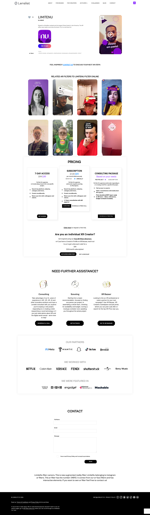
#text (79, 53)
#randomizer (72, 53)
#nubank (65, 53)
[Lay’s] (63, 138)
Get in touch (75, 323)
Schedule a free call (79, 206)
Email (55, 428)
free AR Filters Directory (82, 239)
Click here (67, 228)
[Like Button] (29, 17)
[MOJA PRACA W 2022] (87, 138)
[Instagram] (121, 497)
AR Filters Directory (28, 508)
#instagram (57, 53)
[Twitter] (127, 497)
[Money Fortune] (87, 97)
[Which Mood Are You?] (112, 138)
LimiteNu (45, 17)
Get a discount (84, 254)
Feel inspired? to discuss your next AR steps (75, 65)
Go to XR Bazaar (106, 323)
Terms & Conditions (22, 502)
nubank (42, 20)
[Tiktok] (131, 497)
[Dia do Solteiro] (112, 97)
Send (90, 461)
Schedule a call (44, 323)
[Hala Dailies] (63, 97)
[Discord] (134, 497)
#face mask (42, 53)
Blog (104, 3)
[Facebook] (117, 497)
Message (56, 436)
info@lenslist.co (99, 497)
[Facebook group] (137, 497)
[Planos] (38, 97)
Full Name (57, 419)
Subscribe (66, 206)
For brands (60, 3)
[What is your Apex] (38, 138)
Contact (112, 3)
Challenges (95, 3)
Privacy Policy (35, 502)
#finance (50, 53)
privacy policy (111, 497)
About (50, 3)
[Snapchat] (124, 497)
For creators (71, 3)
